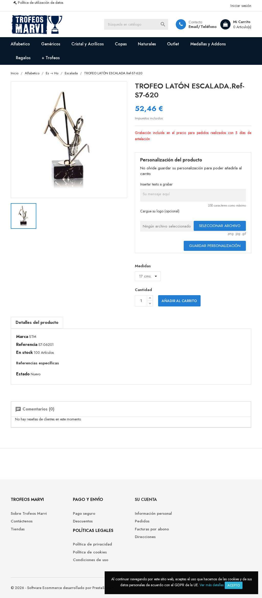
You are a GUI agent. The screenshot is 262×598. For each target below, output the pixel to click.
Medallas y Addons (208, 44)
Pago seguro (84, 513)
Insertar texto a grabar (156, 184)
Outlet (173, 44)
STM (32, 336)
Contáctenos (21, 521)
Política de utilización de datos (40, 2)
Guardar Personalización (215, 246)
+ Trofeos (51, 58)
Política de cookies (90, 552)
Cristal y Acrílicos (87, 44)
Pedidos (142, 521)
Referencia (26, 344)
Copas (121, 44)
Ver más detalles (212, 584)
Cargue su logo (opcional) (159, 211)
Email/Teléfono (202, 26)
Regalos (23, 58)
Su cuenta (146, 499)
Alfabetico (20, 44)
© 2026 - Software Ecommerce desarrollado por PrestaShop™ (62, 587)
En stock (24, 352)
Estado (23, 374)
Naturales (147, 44)
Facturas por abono (152, 529)
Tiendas (18, 529)
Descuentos (83, 521)
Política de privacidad (92, 544)
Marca (22, 336)
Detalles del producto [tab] (37, 322)
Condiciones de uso (90, 560)
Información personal (153, 513)
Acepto (233, 585)
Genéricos (50, 44)
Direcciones (145, 537)
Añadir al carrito (179, 300)
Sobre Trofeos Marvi (29, 513)
